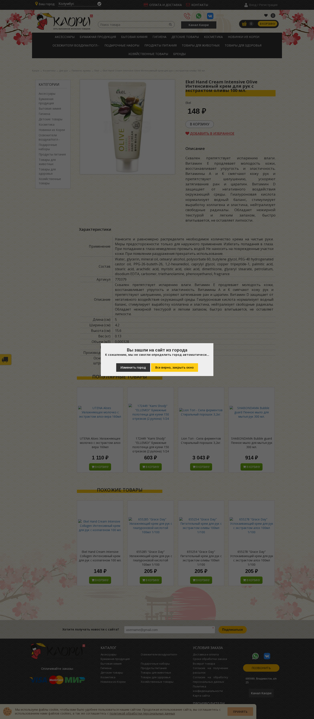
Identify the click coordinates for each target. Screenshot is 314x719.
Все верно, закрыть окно (174, 367)
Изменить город (133, 367)
